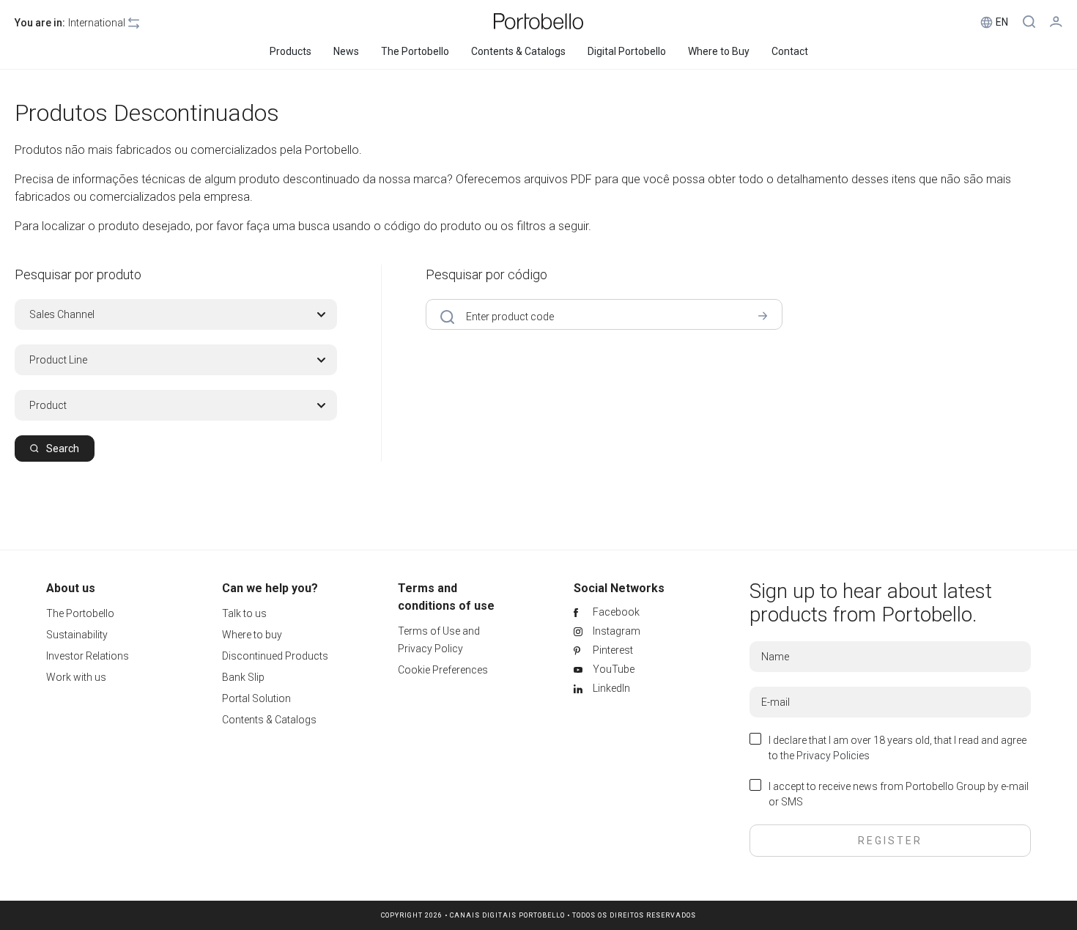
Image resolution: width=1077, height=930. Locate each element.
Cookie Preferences (443, 670)
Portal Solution (256, 698)
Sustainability (77, 635)
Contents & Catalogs (269, 720)
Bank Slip (243, 677)
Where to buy (252, 635)
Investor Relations (87, 656)
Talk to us (244, 613)
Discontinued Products (275, 656)
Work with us (76, 677)
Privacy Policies (833, 755)
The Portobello (80, 613)
